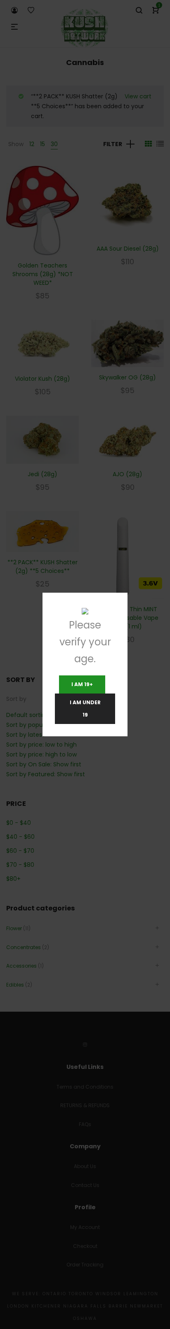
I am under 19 (85, 708)
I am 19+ (82, 684)
